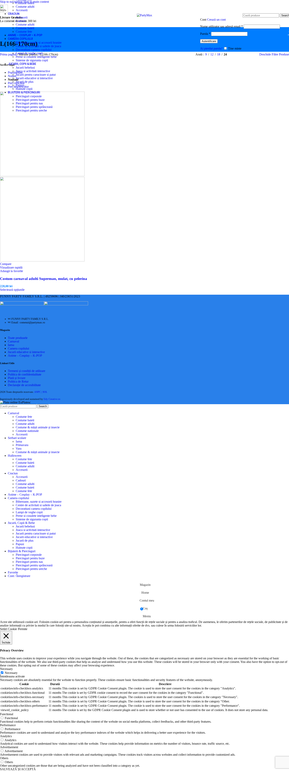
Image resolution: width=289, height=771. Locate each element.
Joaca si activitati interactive (33, 71)
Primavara (22, 445)
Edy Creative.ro (52, 398)
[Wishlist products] (283, 32)
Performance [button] (8, 725)
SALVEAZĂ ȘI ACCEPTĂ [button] (18, 769)
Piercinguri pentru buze (30, 99)
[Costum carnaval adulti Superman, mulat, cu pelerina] (42, 175)
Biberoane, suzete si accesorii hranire (39, 42)
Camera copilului (18, 348)
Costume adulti (25, 6)
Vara (18, 448)
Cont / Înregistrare (19, 576)
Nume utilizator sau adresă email (221, 26)
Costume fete (24, 31)
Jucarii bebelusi (25, 67)
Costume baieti (25, 3)
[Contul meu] (240, 13)
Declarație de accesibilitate (24, 385)
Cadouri (21, 21)
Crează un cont (216, 19)
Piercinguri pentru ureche (31, 110)
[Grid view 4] (251, 54)
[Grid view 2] (236, 54)
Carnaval (13, 341)
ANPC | (38, 391)
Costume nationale (27, 430)
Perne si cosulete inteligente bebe (36, 56)
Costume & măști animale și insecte (38, 427)
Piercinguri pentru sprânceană (34, 107)
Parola (205, 33)
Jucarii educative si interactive (34, 78)
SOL (45, 391)
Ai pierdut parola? (211, 48)
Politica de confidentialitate (24, 374)
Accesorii (22, 10)
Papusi (20, 85)
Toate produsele (18, 337)
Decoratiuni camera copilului (34, 49)
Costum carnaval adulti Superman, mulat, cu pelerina (43, 279)
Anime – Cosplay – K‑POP (25, 355)
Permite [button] (22, 629)
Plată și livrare (16, 378)
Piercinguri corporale (29, 96)
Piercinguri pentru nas (29, 103)
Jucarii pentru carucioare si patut (36, 74)
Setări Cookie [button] (8, 629)
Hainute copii (24, 88)
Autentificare (209, 41)
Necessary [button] (6, 669)
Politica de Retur (18, 381)
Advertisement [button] (9, 747)
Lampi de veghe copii (29, 53)
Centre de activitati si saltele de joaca (38, 46)
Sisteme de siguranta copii (32, 60)
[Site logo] (144, 15)
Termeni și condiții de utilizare (26, 371)
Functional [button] (6, 714)
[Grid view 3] (244, 54)
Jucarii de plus (24, 81)
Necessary (11, 672)
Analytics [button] (6, 736)
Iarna (11, 345)
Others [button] (4, 758)
